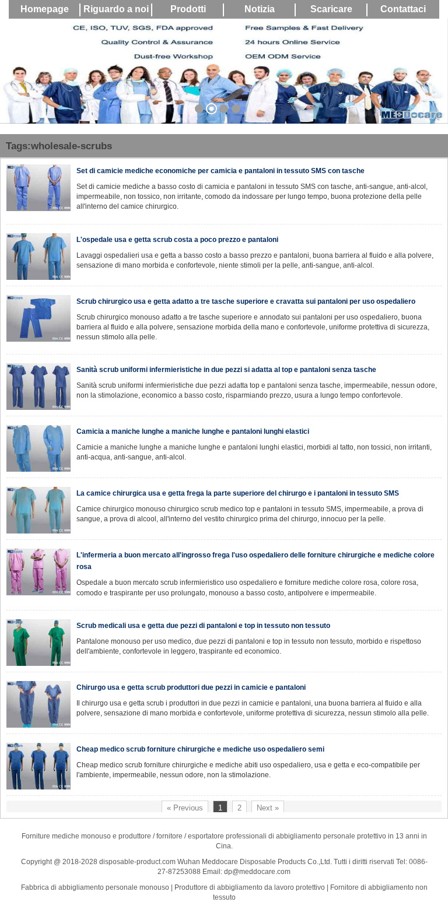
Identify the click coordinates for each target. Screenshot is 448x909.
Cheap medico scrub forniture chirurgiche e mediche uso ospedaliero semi (200, 749)
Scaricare (331, 9)
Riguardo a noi (116, 9)
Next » (268, 807)
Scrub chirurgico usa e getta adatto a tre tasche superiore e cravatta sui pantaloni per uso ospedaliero (245, 301)
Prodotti (188, 9)
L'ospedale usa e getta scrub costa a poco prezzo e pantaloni (177, 240)
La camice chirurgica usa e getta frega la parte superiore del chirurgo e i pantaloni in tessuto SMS (237, 493)
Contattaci (403, 9)
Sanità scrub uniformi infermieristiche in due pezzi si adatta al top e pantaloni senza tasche (226, 370)
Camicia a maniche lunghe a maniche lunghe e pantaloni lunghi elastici (192, 431)
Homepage (44, 9)
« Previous (185, 807)
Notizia (259, 9)
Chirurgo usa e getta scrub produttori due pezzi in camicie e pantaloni (191, 687)
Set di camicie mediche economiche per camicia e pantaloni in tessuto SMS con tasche (220, 171)
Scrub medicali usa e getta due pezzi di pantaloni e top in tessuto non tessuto (203, 626)
